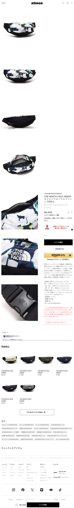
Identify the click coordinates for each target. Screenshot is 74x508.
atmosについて (44, 480)
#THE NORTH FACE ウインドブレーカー (57, 435)
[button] (58, 256)
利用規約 (11, 499)
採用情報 (63, 499)
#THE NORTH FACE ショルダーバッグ (44, 439)
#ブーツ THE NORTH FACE (62, 439)
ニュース (55, 464)
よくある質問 (43, 472)
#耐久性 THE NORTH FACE (23, 435)
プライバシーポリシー (31, 499)
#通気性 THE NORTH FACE (28, 432)
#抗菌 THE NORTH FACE (8, 435)
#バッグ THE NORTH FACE (42, 425)
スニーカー (4, 467)
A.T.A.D (20, 475)
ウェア (11, 467)
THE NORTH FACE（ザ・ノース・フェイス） (16, 458)
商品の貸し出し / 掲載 (45, 478)
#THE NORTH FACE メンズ (57, 425)
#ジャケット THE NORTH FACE (9, 425)
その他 (3, 475)
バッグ (29, 458)
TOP (3, 458)
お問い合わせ (43, 475)
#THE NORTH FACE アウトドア (9, 428)
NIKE (27, 467)
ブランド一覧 (29, 480)
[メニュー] (3, 3)
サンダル (4, 472)
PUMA (27, 475)
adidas (28, 469)
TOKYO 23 (20, 472)
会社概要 (56, 499)
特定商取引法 (19, 499)
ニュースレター (44, 469)
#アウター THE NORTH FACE (41, 428)
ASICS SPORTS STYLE (32, 472)
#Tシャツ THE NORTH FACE (26, 425)
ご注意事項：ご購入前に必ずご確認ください (57, 322)
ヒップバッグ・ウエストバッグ (39, 458)
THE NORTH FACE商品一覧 (36, 412)
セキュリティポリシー (44, 499)
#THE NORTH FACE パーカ (38, 435)
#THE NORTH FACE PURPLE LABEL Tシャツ (61, 428)
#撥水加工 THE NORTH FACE (44, 432)
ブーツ (3, 469)
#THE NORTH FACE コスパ (60, 432)
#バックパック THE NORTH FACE (10, 439)
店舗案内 (42, 467)
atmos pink (21, 469)
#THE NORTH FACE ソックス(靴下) (10, 432)
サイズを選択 (58, 242)
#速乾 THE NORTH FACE (26, 428)
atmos (20, 467)
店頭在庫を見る (59, 249)
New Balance (29, 478)
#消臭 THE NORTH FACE (27, 439)
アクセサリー (13, 472)
